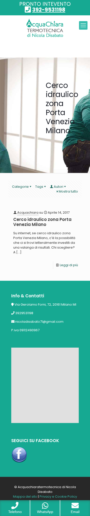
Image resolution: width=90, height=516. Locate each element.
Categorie (20, 186)
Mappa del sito (25, 496)
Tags (39, 186)
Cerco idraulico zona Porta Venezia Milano (42, 221)
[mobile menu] (83, 25)
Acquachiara (27, 212)
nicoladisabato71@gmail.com (39, 321)
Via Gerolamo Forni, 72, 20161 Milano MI (45, 304)
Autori (58, 186)
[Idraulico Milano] (45, 28)
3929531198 (24, 313)
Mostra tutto (68, 191)
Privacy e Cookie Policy (58, 496)
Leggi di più (69, 265)
